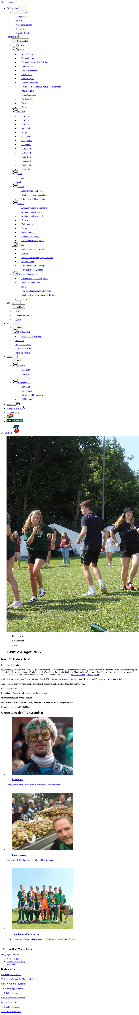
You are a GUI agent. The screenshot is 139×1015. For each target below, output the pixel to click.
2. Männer (25, 120)
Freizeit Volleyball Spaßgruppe (34, 278)
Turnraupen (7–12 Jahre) (32, 270)
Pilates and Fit (27, 91)
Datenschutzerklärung (16, 961)
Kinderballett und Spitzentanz (34, 195)
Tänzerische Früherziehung (33, 199)
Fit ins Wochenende (29, 70)
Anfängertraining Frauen (31, 212)
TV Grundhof (13, 8)
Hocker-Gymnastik (29, 83)
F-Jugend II (26, 161)
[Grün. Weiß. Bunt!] (10, 418)
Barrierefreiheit (13, 959)
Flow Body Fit (27, 78)
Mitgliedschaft (24, 332)
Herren (24, 228)
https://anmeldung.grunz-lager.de (85, 674)
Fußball (21, 111)
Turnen (21, 245)
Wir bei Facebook (8, 1002)
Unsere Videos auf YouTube (13, 997)
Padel (18, 182)
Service (21, 365)
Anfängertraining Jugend (32, 216)
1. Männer (25, 116)
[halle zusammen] (15, 421)
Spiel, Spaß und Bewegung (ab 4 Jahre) (38, 295)
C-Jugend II (26, 140)
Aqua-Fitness (27, 54)
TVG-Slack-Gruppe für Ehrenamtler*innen (19, 979)
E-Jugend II (26, 153)
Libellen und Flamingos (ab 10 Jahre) (37, 257)
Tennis (21, 203)
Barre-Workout (27, 58)
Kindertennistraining (30, 236)
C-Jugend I (26, 136)
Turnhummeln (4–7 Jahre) (32, 266)
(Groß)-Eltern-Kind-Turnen (33, 249)
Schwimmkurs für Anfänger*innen (36, 291)
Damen (24, 220)
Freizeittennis (27, 224)
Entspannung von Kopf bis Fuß (34, 62)
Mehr (9, 356)
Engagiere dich (24, 382)
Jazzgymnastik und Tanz (31, 191)
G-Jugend (25, 169)
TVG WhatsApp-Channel (12, 988)
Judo (20, 173)
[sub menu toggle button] (22, 8)
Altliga (24, 132)
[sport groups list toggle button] (15, 49)
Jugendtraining (27, 232)
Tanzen (21, 186)
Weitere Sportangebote (28, 274)
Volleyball (25, 299)
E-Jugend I (26, 149)
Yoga (23, 103)
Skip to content (7, 2)
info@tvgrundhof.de (10, 954)
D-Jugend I (26, 144)
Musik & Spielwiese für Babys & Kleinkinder (41, 87)
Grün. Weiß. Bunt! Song (11, 1011)
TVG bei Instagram (9, 993)
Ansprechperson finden (11, 974)
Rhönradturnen (27, 261)
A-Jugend (25, 128)
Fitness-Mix (26, 74)
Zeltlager (11, 303)
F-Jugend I (26, 157)
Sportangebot (12, 37)
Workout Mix (27, 99)
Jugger (24, 287)
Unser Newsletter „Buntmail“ (13, 984)
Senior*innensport (29, 95)
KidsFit (24, 253)
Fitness (21, 50)
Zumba (24, 107)
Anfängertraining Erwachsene (34, 208)
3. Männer (25, 124)
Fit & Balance (27, 66)
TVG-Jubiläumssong (10, 1007)
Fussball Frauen (28, 165)
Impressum (11, 964)
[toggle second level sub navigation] (15, 331)
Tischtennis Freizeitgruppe (32, 240)
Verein (10, 323)
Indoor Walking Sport (30, 283)
